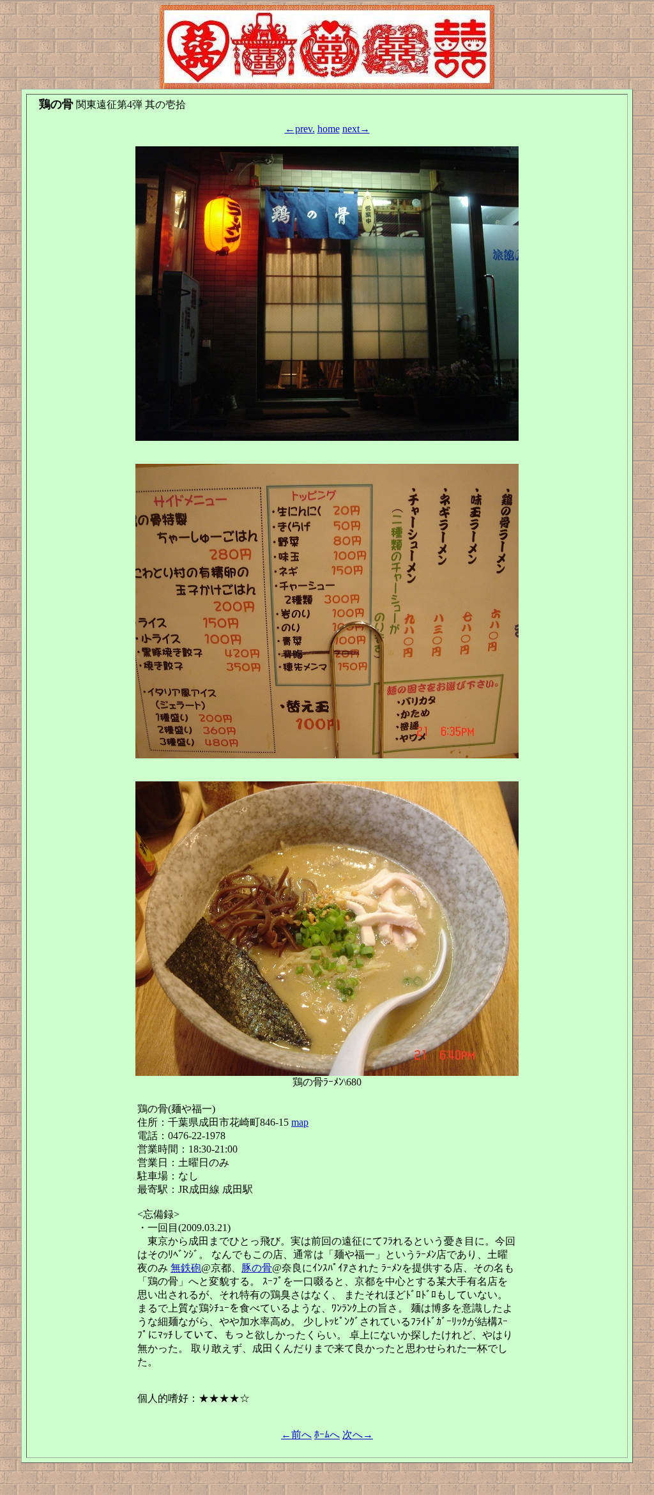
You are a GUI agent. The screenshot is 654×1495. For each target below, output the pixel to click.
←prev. (300, 128)
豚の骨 (256, 1267)
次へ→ (357, 1434)
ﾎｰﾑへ (327, 1434)
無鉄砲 (186, 1267)
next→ (356, 128)
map (299, 1122)
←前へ (296, 1434)
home (328, 128)
